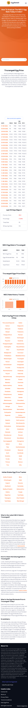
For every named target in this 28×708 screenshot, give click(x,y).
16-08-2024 (4, 167)
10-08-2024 (4, 184)
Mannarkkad (20, 409)
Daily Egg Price (5, 702)
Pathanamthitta (20, 403)
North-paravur (20, 420)
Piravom (20, 435)
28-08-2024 (4, 134)
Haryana (20, 483)
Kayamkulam (20, 349)
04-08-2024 (4, 200)
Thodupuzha (20, 367)
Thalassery (20, 332)
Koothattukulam (20, 447)
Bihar (20, 477)
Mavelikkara (20, 438)
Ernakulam (8, 450)
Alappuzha (20, 326)
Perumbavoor (7, 435)
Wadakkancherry (20, 355)
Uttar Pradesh (20, 498)
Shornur (20, 462)
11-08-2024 (4, 181)
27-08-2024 (4, 137)
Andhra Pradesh (7, 477)
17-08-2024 (4, 164)
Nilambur (7, 382)
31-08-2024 (4, 126)
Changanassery (20, 376)
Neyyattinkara (20, 347)
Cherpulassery (8, 394)
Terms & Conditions (6, 700)
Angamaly (7, 415)
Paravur (20, 406)
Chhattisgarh (7, 480)
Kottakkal (7, 388)
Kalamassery (20, 343)
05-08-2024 (4, 198)
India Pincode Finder (7, 685)
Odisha (8, 492)
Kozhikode (20, 453)
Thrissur (7, 462)
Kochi (7, 453)
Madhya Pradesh (7, 489)
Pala (7, 447)
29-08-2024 (4, 131)
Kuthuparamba (20, 426)
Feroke (8, 459)
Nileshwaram (7, 400)
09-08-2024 (4, 187)
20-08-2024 (4, 156)
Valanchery (8, 397)
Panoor (8, 361)
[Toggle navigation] (26, 3)
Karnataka (20, 486)
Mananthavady (7, 376)
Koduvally (20, 373)
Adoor (7, 429)
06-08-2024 (4, 195)
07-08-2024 (4, 192)
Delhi (20, 480)
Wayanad (20, 450)
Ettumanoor (7, 438)
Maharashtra (20, 489)
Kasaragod (20, 361)
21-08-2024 (4, 153)
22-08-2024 (4, 151)
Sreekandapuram (20, 412)
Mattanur (7, 379)
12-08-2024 (4, 178)
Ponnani (20, 335)
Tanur (7, 349)
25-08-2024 (4, 142)
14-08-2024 (4, 173)
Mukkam (20, 394)
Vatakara (7, 338)
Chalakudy (20, 370)
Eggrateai (24, 706)
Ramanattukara (7, 409)
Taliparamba (20, 388)
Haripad (7, 423)
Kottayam (7, 329)
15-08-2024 (4, 170)
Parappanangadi (7, 343)
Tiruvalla (7, 367)
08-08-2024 (4, 189)
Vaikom (8, 444)
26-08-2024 (4, 140)
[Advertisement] (14, 44)
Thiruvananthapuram (8, 323)
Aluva (20, 444)
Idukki (20, 456)
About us (3, 694)
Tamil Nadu (20, 495)
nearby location (23, 590)
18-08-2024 (4, 162)
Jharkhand (8, 486)
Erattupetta (7, 412)
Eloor (20, 459)
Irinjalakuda (20, 429)
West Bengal (20, 501)
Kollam (20, 323)
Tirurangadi (20, 358)
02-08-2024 (4, 206)
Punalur (20, 379)
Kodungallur (7, 347)
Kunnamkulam (8, 364)
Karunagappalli (7, 441)
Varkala (20, 397)
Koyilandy (20, 341)
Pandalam (7, 391)
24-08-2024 (4, 145)
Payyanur (7, 341)
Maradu (20, 385)
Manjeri (8, 332)
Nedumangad (7, 358)
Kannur (8, 326)
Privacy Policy (4, 697)
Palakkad (20, 329)
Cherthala (20, 382)
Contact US (4, 692)
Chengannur (20, 441)
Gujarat (7, 483)
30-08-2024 (4, 128)
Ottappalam (20, 364)
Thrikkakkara (7, 355)
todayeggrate (21, 546)
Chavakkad (20, 400)
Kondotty (7, 456)
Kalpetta (7, 420)
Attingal (7, 406)
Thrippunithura (7, 335)
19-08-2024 (4, 159)
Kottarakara (7, 426)
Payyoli (8, 373)
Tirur (7, 465)
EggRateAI (15, 3)
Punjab (20, 492)
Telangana (8, 498)
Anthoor (20, 432)
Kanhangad (20, 338)
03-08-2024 (4, 203)
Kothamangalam (7, 403)
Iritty (20, 465)
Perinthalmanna (7, 370)
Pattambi (7, 432)
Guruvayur (20, 352)
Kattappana (20, 391)
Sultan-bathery (7, 385)
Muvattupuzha (20, 423)
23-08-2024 (4, 148)
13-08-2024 (4, 176)
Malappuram (7, 352)
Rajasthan (8, 495)
